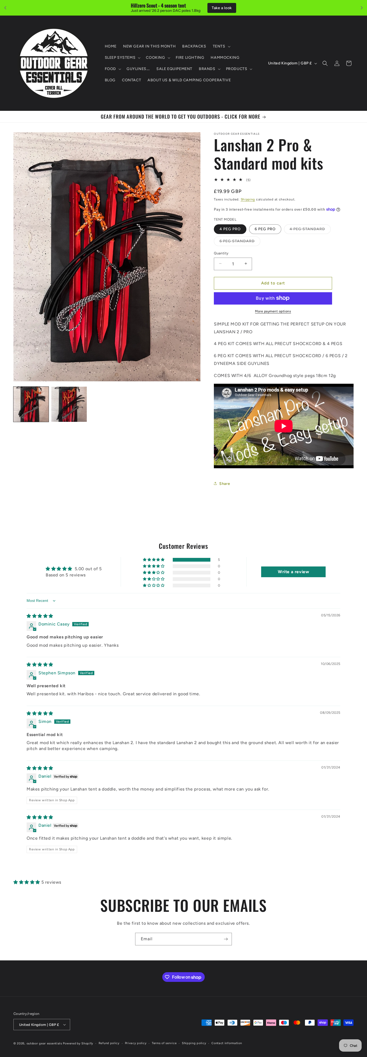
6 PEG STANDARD (240, 242)
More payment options (273, 311)
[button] (221, 46)
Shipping (248, 199)
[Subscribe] (226, 939)
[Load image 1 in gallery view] (31, 404)
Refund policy (109, 1043)
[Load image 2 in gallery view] (69, 404)
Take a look (222, 8)
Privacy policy (136, 1043)
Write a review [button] (293, 571)
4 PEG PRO (230, 228)
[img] (40, 616)
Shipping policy (194, 1043)
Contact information (226, 1043)
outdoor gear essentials (44, 1043)
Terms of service (164, 1043)
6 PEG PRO (265, 228)
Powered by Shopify (78, 1043)
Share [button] (224, 483)
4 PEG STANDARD (310, 230)
